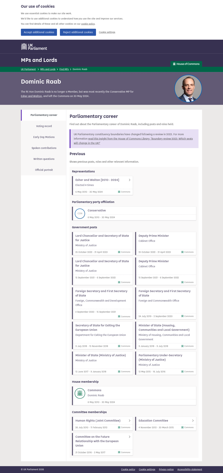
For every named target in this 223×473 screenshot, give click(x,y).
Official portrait (44, 169)
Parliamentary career (44, 115)
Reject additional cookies (78, 32)
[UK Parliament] (34, 46)
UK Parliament (28, 69)
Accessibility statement (189, 469)
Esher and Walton (31, 96)
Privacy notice (166, 469)
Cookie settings (107, 32)
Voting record (44, 126)
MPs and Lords (39, 60)
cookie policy (88, 24)
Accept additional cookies (39, 32)
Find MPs (64, 69)
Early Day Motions (44, 137)
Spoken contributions (44, 148)
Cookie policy (128, 469)
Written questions (43, 158)
